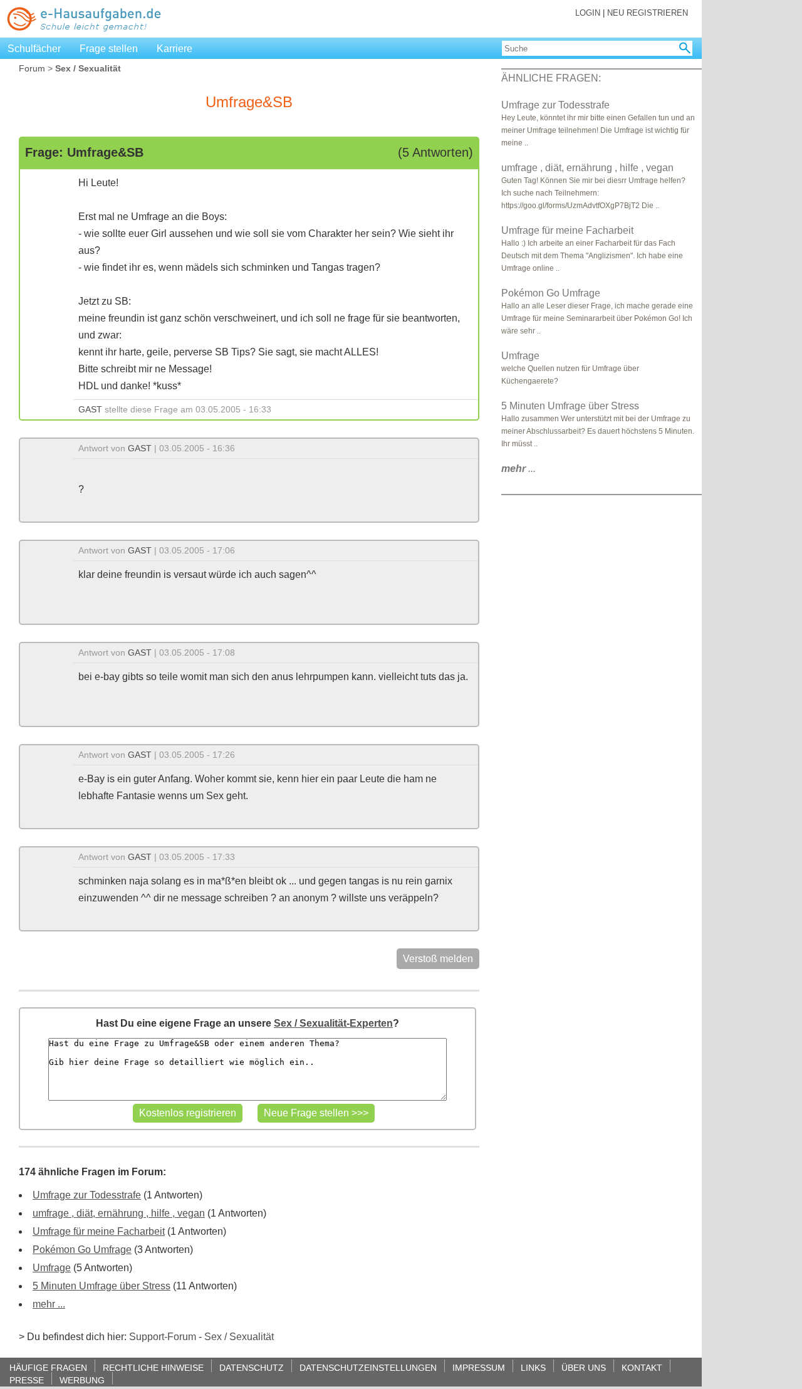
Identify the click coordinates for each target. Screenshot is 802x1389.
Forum (32, 68)
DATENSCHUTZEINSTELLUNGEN (368, 1367)
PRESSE (26, 1380)
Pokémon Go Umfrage (82, 1249)
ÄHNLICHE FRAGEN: (551, 78)
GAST (90, 409)
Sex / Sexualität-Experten (333, 1023)
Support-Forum (162, 1336)
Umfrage (52, 1267)
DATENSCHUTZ (251, 1367)
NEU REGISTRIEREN (647, 13)
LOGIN (587, 13)
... (518, 468)
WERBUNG (82, 1380)
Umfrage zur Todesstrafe (87, 1195)
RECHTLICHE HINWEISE (153, 1367)
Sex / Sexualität (239, 1336)
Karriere (174, 48)
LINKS (533, 1367)
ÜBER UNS (583, 1367)
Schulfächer (34, 48)
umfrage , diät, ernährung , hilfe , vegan (119, 1213)
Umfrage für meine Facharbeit (99, 1231)
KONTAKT (642, 1367)
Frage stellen (109, 48)
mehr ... (49, 1304)
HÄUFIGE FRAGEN (48, 1367)
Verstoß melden (438, 958)
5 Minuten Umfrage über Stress (101, 1286)
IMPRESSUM (478, 1367)
